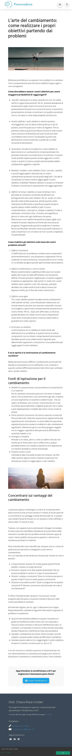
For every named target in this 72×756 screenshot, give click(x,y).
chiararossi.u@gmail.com (24, 729)
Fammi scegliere (6, 752)
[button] (60, 4)
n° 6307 (48, 714)
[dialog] (36, 751)
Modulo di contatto (20, 725)
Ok (63, 753)
